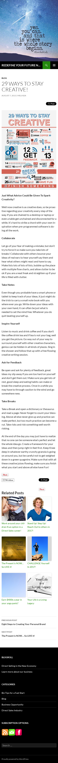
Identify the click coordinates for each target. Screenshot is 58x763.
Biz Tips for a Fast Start (13, 692)
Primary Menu (54, 65)
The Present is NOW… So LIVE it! (13, 565)
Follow (10, 480)
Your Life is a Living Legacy (37, 601)
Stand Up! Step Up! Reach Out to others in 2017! (38, 527)
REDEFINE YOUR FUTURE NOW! (22, 65)
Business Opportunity (12, 704)
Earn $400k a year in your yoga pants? (12, 601)
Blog (4, 78)
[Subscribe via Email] (11, 731)
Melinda (21, 95)
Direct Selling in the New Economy (19, 665)
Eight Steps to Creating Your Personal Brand (24, 622)
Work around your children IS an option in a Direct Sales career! (13, 527)
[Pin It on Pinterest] (5, 474)
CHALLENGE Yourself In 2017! (38, 565)
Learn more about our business (17, 671)
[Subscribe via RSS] (5, 731)
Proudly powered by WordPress (15, 759)
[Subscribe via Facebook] (18, 731)
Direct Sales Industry (12, 710)
